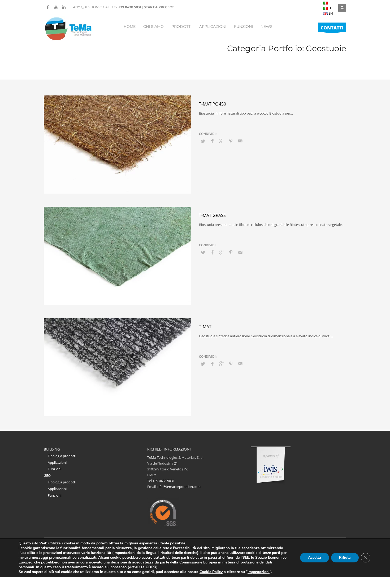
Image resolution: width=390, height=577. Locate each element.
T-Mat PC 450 (212, 104)
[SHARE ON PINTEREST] (231, 141)
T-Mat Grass (212, 215)
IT (329, 8)
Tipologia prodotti (62, 455)
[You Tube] (56, 7)
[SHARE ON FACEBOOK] (212, 141)
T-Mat (205, 327)
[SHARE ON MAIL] (240, 141)
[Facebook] (48, 7)
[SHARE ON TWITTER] (203, 141)
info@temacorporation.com (179, 486)
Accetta (314, 557)
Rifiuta (345, 557)
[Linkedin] (64, 7)
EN (330, 13)
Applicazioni (57, 462)
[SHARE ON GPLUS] (222, 141)
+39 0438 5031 (129, 7)
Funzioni (54, 468)
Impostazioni (259, 572)
